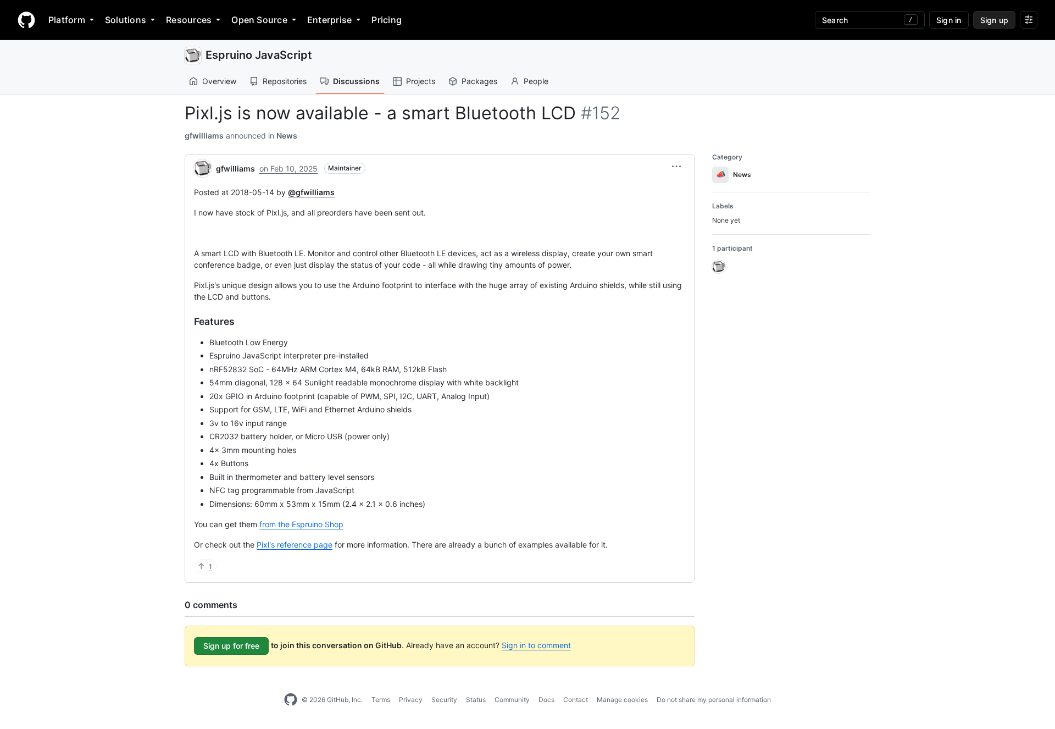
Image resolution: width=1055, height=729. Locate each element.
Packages (479, 81)
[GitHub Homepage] (290, 700)
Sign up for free (231, 645)
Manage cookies (622, 699)
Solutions (125, 19)
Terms (380, 699)
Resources (189, 19)
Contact (575, 699)
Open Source (259, 19)
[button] (676, 166)
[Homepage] (26, 20)
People (536, 81)
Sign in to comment (536, 645)
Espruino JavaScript (259, 55)
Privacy (411, 699)
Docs (546, 699)
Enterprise (329, 19)
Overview (219, 81)
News (286, 135)
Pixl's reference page (294, 544)
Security (444, 699)
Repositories (285, 81)
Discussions (356, 81)
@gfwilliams (311, 192)
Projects (420, 81)
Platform (66, 19)
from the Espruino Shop (301, 524)
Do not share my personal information (714, 699)
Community (512, 699)
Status (476, 699)
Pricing (386, 19)
